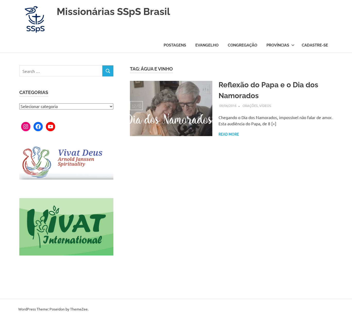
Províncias (277, 45)
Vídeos (265, 105)
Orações (250, 105)
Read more (229, 134)
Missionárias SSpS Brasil (113, 11)
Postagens (175, 45)
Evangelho (207, 45)
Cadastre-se (315, 45)
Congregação (242, 45)
